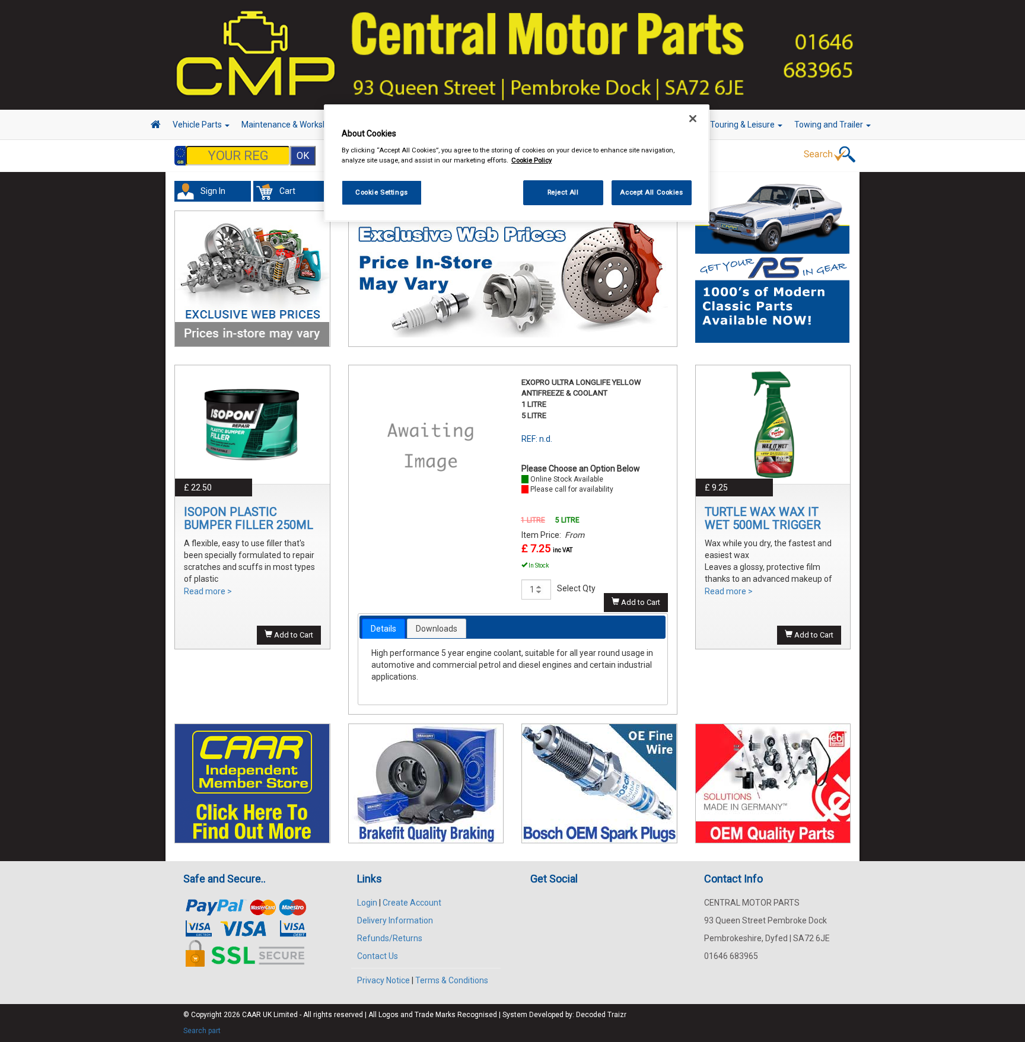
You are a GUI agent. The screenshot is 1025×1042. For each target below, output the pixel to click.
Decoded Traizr (601, 1015)
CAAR (251, 1015)
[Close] (693, 119)
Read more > (208, 591)
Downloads (436, 628)
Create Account (412, 902)
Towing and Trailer (829, 124)
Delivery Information (395, 920)
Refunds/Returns (389, 938)
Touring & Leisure (743, 124)
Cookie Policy (531, 160)
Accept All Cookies (651, 192)
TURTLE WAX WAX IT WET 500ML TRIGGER (763, 518)
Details (383, 628)
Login (367, 902)
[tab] (383, 629)
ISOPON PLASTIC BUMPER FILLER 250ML (248, 518)
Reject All (563, 192)
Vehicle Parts (198, 124)
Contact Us (377, 956)
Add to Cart (292, 634)
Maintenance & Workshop (290, 124)
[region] (516, 163)
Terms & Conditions (451, 980)
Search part (202, 1031)
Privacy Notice (383, 980)
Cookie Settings (381, 192)
